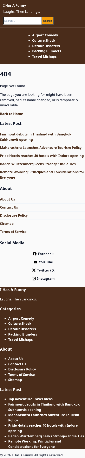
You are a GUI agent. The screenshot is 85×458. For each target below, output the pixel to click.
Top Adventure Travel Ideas (30, 399)
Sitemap (7, 223)
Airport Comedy (45, 35)
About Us (7, 199)
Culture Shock (43, 40)
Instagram (46, 278)
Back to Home (11, 114)
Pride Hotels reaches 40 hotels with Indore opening (42, 155)
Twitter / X (45, 270)
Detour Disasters (46, 46)
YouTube (46, 262)
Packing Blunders (46, 51)
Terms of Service (13, 231)
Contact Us (9, 207)
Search (47, 20)
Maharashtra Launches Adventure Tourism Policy (40, 147)
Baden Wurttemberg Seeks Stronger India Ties (38, 164)
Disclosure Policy (14, 215)
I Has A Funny (14, 5)
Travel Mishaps (44, 56)
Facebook (46, 254)
